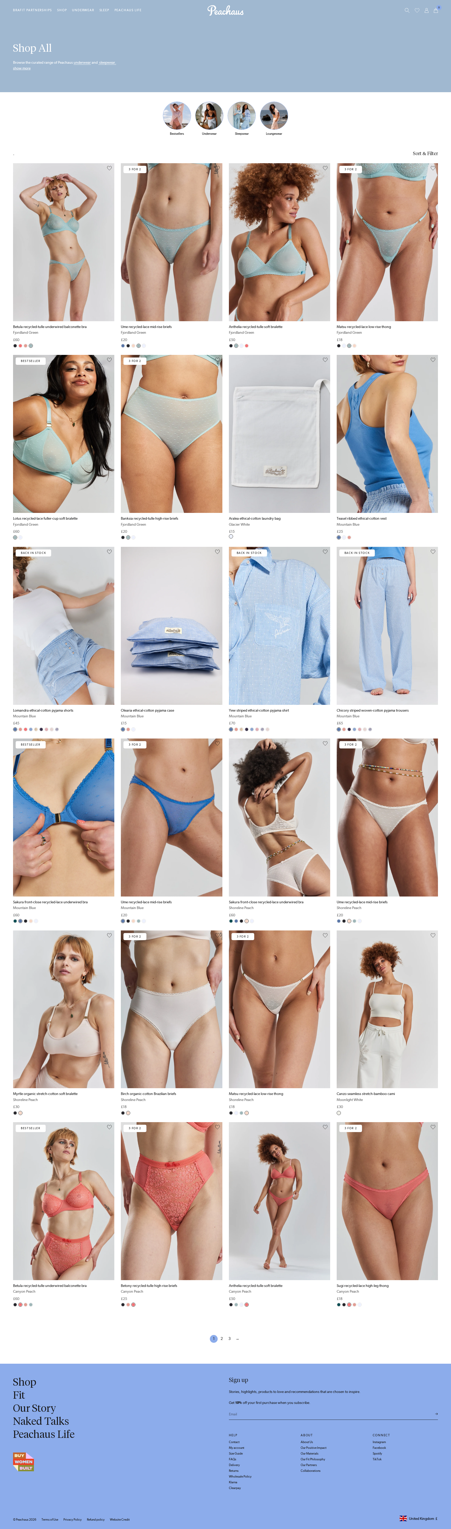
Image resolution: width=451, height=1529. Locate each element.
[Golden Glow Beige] (51, 729)
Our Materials (309, 1453)
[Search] (407, 10)
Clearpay (235, 1488)
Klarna (233, 1482)
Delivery (234, 1465)
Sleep (104, 10)
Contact (234, 1442)
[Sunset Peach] (46, 729)
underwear (82, 62)
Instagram (379, 1442)
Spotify (377, 1453)
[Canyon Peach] (20, 345)
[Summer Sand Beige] (36, 729)
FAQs (232, 1459)
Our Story (34, 1408)
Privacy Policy (72, 1519)
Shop (62, 10)
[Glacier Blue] (30, 729)
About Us (307, 1442)
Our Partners (309, 1465)
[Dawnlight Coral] (25, 345)
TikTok (377, 1459)
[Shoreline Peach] (133, 345)
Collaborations (311, 1471)
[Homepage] (225, 10)
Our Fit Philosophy (313, 1459)
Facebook (379, 1448)
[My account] (427, 10)
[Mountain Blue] (122, 345)
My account (236, 1448)
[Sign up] (436, 1414)
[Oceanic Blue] (56, 729)
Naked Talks (41, 1421)
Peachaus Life (128, 10)
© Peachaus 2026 (24, 1519)
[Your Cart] (436, 10)
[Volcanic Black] (15, 345)
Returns (234, 1471)
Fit (19, 1395)
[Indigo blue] (41, 729)
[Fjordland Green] (30, 345)
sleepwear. (107, 62)
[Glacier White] (143, 345)
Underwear (83, 10)
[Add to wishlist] (109, 168)
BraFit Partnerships (32, 10)
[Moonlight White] (338, 1113)
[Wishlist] (417, 10)
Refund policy (96, 1519)
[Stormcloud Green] (15, 921)
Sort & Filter (425, 153)
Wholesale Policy (240, 1476)
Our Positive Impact (314, 1448)
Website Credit (120, 1519)
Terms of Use (49, 1519)
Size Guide (236, 1453)
